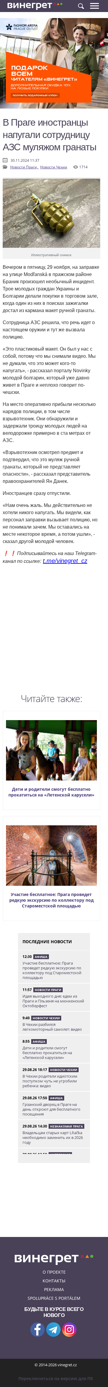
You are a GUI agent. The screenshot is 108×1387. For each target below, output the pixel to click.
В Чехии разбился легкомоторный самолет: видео (52, 1027)
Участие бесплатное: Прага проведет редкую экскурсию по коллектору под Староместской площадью (51, 900)
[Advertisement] (54, 630)
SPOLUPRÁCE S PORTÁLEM (54, 1298)
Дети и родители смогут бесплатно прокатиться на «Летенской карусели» (51, 792)
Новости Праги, (24, 167)
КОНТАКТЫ (54, 1281)
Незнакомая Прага (66, 1126)
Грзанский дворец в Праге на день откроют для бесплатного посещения (51, 1109)
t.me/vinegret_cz (65, 560)
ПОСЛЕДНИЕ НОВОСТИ (47, 941)
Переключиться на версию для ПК (55, 1378)
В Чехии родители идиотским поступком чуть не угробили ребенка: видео (49, 1080)
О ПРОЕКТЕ (54, 1272)
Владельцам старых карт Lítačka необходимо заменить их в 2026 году (52, 1137)
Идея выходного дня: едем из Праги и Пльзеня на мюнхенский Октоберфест (53, 1000)
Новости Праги (48, 990)
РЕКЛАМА (54, 1289)
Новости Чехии (53, 167)
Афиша (41, 957)
